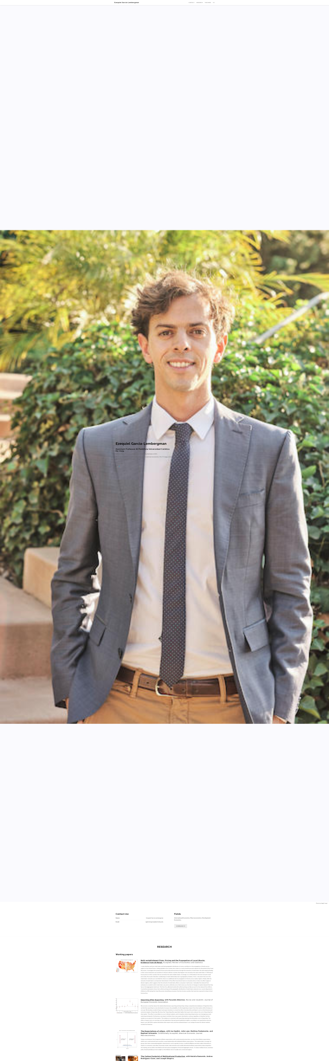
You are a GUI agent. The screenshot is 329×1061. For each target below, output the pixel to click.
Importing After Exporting (152, 1000)
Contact (192, 2)
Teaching (208, 2)
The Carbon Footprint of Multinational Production (163, 1056)
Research (200, 2)
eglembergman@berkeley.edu (154, 922)
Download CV (180, 926)
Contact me (119, 463)
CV (214, 2)
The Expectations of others (153, 1031)
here (166, 457)
